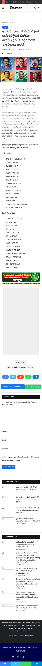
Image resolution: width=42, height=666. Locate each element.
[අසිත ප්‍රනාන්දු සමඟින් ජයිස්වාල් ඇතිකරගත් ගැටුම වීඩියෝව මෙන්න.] (8, 490)
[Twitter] (13, 377)
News (12, 23)
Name (4, 432)
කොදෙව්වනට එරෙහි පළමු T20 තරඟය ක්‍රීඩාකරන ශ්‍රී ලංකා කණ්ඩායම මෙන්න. (26, 570)
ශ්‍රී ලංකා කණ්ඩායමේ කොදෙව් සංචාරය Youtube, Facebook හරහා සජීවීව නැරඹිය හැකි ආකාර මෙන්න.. (27, 596)
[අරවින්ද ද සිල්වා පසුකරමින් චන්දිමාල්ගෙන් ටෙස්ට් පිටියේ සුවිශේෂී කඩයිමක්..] (8, 545)
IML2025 (21, 362)
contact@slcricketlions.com (20, 631)
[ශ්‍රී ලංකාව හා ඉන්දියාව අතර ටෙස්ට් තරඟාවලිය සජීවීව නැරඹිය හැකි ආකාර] (8, 500)
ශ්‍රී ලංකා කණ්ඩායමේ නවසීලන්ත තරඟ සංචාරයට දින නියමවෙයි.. (27, 606)
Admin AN (7, 50)
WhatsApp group (33, 387)
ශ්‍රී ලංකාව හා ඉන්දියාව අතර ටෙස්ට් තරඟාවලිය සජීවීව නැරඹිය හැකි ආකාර (27, 499)
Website (5, 448)
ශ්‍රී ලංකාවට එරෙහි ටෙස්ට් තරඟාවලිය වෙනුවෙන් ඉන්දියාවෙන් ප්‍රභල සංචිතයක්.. (28, 520)
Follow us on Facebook (13, 387)
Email (4, 440)
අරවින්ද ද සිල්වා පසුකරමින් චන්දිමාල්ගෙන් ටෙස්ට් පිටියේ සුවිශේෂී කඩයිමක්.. (25, 544)
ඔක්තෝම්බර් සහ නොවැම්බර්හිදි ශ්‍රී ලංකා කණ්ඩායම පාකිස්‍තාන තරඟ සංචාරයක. (27, 510)
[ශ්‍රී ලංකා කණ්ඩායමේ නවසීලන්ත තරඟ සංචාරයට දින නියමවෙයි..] (8, 608)
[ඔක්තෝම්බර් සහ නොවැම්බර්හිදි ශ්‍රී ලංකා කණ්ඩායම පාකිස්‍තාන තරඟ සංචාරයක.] (8, 511)
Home (6, 23)
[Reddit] (20, 377)
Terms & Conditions (27, 636)
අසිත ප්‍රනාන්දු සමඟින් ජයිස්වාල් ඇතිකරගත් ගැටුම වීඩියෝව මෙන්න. (28, 488)
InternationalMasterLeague (21, 367)
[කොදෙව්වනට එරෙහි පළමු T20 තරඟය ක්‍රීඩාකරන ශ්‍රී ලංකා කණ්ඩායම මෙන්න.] (8, 571)
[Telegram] (35, 377)
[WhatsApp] (28, 377)
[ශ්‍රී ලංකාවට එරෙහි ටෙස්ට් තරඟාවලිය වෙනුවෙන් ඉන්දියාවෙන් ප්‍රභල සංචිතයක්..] (8, 521)
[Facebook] (5, 377)
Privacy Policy (13, 636)
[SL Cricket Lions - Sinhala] (15, 8)
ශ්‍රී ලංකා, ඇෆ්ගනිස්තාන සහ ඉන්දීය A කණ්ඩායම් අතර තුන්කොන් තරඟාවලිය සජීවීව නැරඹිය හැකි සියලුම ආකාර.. (28, 582)
